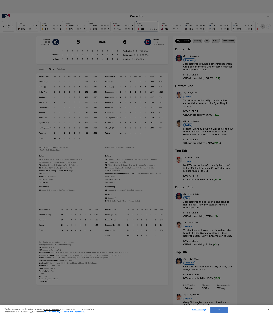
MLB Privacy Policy (52, 312)
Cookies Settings (199, 309)
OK (219, 309)
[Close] (268, 309)
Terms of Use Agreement (74, 312)
